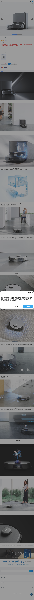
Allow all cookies (27, 306)
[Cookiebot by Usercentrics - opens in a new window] (29, 292)
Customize (16, 306)
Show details (29, 303)
